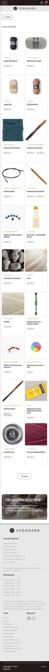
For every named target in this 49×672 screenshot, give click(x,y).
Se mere (13, 43)
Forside (4, 27)
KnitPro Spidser (9, 409)
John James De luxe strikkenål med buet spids (34, 411)
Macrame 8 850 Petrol (12, 148)
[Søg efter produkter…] (41, 2)
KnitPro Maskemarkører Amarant (13, 366)
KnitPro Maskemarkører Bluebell (13, 236)
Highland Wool (32, 104)
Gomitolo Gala (9, 452)
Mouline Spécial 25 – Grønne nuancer (34, 323)
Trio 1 (29, 278)
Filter (8, 17)
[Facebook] (29, 618)
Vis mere (24, 476)
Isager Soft (8, 104)
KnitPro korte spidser (34, 148)
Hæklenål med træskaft (35, 191)
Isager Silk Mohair (10, 61)
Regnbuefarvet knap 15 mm (35, 366)
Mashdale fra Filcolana (12, 278)
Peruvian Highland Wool (36, 452)
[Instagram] (33, 618)
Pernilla (6, 322)
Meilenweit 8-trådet (34, 61)
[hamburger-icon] (4, 3)
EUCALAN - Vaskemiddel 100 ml (36, 236)
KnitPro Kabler (9, 191)
